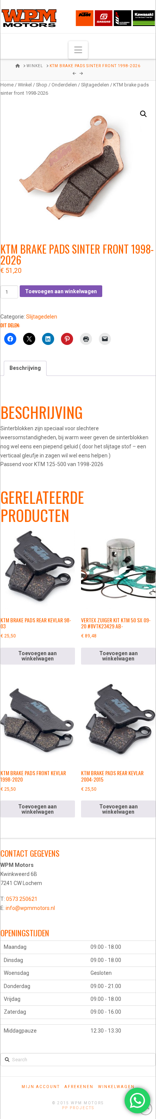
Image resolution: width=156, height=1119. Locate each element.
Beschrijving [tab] (25, 368)
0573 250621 (21, 899)
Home (7, 85)
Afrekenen (79, 1087)
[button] (78, 50)
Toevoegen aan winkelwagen (61, 291)
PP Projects (78, 1108)
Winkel (25, 85)
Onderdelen (64, 85)
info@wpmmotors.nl (30, 908)
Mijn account (41, 1087)
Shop (41, 85)
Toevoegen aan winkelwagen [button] (37, 656)
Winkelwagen (116, 1087)
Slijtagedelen (95, 85)
